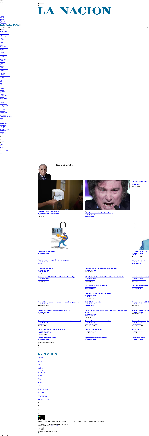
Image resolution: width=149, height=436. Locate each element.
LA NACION (40, 163)
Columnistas (2, 74)
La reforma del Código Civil (44, 332)
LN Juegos (2, 88)
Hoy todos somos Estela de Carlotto (96, 285)
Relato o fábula (136, 329)
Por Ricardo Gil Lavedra (90, 214)
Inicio (2, 16)
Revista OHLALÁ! (3, 123)
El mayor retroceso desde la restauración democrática (54, 310)
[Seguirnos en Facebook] (38, 402)
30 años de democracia (90, 296)
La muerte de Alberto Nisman (139, 280)
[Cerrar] (19, 25)
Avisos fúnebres (3, 112)
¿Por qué (99, 213)
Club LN (3, 21)
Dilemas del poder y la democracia (48, 211)
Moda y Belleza (3, 98)
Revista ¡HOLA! (3, 125)
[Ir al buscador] (39, 6)
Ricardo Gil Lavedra (47, 163)
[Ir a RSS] (38, 413)
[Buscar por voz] (147, 27)
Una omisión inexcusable (140, 181)
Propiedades (3, 46)
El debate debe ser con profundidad (51, 329)
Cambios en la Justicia (43, 271)
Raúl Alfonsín (135, 254)
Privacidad (58, 425)
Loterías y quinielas (4, 95)
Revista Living (3, 127)
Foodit (2, 19)
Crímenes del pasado (138, 337)
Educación (2, 62)
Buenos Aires (3, 59)
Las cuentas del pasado (139, 260)
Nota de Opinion (136, 184)
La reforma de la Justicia (45, 268)
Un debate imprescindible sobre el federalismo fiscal (101, 268)
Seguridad (2, 60)
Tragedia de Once (42, 324)
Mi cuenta (3, 23)
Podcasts (2, 97)
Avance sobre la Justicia (43, 280)
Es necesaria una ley (47, 337)
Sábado (1, 118)
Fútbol (1, 80)
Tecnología (2, 91)
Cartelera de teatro (4, 105)
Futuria (1, 42)
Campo (1, 45)
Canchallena (2, 84)
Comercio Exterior (4, 48)
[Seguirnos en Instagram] (38, 409)
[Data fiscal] (38, 434)
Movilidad (2, 49)
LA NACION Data (3, 36)
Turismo (2, 90)
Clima (1, 35)
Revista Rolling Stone (4, 129)
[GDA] (41, 430)
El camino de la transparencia (47, 251)
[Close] (38, 344)
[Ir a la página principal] (74, 14)
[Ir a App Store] (41, 420)
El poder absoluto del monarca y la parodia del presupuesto (59, 302)
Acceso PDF (2, 109)
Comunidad (2, 64)
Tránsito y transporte (4, 34)
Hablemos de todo (4, 69)
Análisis (40, 263)
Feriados (2, 94)
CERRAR (1, 0)
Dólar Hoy (2, 43)
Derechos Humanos (90, 288)
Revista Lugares (3, 126)
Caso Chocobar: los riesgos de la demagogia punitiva (54, 260)
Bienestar (2, 66)
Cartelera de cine (3, 104)
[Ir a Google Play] (41, 417)
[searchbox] (74, 27)
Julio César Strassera (90, 280)
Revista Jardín (3, 130)
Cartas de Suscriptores (5, 76)
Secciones (3, 17)
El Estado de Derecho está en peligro (56, 277)
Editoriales (2, 73)
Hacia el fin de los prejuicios (93, 302)
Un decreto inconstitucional (93, 329)
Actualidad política (136, 263)
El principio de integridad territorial (96, 337)
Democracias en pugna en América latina (98, 321)
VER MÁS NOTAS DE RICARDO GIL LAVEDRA (46, 342)
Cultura (1, 63)
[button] (74, 91)
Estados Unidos (3, 55)
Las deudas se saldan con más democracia (98, 293)
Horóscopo (2, 92)
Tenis (1, 83)
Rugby (1, 81)
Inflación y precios (136, 288)
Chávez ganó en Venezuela (91, 324)
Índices (1, 50)
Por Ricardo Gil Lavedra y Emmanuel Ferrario (48, 213)
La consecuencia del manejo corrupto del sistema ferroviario (59, 321)
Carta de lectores (4, 115)
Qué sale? (2, 102)
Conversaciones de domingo (6, 116)
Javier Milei (40, 214)
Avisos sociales (3, 113)
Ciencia (1, 67)
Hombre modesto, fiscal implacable (104, 277)
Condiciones (53, 425)
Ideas (1, 119)
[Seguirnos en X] (38, 406)
